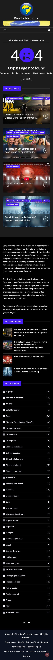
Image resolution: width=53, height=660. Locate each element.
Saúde (8, 600)
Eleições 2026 (38, 98)
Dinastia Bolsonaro (14, 459)
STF (47, 98)
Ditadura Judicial (13, 471)
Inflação (9, 532)
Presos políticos (13, 582)
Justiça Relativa (13, 551)
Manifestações (12, 563)
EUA (8, 502)
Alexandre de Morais (14, 98)
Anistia (9, 403)
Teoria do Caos (12, 205)
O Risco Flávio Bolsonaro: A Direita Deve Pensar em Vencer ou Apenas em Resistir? (21, 118)
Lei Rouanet (11, 557)
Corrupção (11, 440)
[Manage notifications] (47, 655)
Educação (10, 477)
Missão (21, 642)
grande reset (36, 201)
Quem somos (10, 642)
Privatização (11, 588)
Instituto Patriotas (14, 538)
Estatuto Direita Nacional (37, 642)
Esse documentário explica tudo (19, 184)
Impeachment (12, 520)
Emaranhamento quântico (37, 651)
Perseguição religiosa (15, 575)
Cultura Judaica (13, 453)
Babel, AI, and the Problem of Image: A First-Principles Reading (20, 220)
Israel (46, 201)
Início (11, 40)
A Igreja (9, 391)
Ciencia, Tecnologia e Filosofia (17, 132)
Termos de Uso (18, 646)
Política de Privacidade (14, 651)
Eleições (9, 489)
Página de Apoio (34, 646)
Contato (26, 656)
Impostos (10, 526)
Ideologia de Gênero (15, 514)
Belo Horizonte (12, 410)
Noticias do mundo (14, 569)
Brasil (27, 98)
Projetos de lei (12, 594)
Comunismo (11, 434)
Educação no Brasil (14, 483)
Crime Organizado (14, 447)
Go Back (26, 79)
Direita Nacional (13, 136)
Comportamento (38, 132)
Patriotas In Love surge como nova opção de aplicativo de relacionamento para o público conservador (21, 153)
